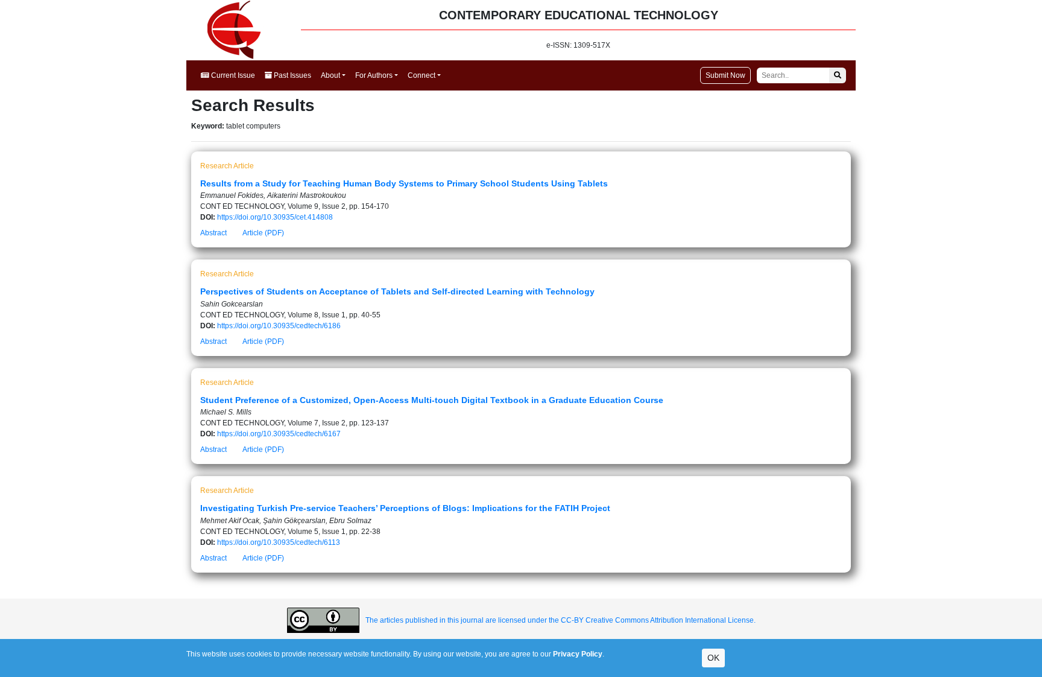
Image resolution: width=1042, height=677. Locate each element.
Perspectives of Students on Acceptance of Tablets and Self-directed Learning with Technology (397, 291)
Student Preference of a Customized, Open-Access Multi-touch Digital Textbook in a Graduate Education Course (431, 400)
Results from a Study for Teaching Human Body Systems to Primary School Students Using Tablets (404, 183)
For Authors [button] (374, 75)
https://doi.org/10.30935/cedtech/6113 (278, 542)
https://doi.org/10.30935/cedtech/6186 (279, 326)
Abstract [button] (213, 233)
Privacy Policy (577, 654)
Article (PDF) (263, 233)
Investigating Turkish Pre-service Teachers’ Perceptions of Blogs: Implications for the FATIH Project (405, 508)
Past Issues (291, 75)
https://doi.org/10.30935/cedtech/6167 (279, 434)
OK (713, 658)
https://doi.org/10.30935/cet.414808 (275, 217)
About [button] (330, 75)
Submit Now (725, 75)
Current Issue (232, 75)
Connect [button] (421, 75)
